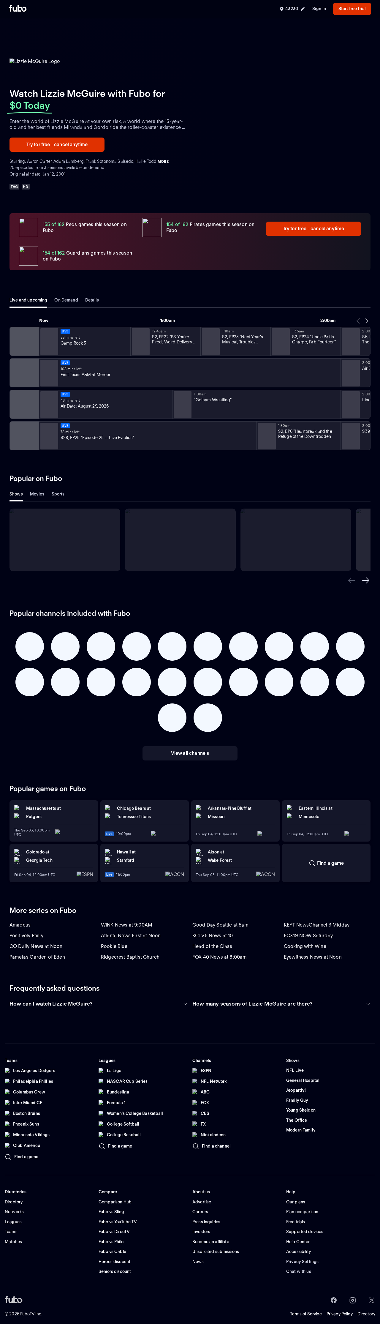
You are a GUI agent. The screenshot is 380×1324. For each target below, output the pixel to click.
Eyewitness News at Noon (313, 957)
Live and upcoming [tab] (28, 300)
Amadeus (20, 925)
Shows (16, 494)
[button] (351, 580)
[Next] (366, 320)
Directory (366, 1314)
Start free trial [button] (352, 8)
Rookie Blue (114, 946)
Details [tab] (92, 300)
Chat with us (298, 1271)
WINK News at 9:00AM (126, 925)
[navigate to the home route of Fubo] (18, 9)
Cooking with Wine (305, 946)
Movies (37, 494)
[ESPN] (24, 373)
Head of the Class (212, 946)
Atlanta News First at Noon (131, 935)
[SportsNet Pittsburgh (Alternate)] (24, 404)
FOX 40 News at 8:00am (219, 957)
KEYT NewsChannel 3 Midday (316, 925)
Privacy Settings (302, 1261)
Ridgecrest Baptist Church (130, 957)
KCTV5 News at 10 (212, 935)
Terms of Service (306, 1314)
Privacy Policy (340, 1314)
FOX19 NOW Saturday (308, 935)
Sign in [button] (319, 8)
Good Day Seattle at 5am (220, 925)
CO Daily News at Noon (36, 946)
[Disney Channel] (24, 341)
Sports (58, 494)
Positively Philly (26, 935)
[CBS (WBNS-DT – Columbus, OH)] (24, 436)
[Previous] (358, 320)
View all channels (190, 753)
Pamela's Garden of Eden (37, 957)
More (163, 161)
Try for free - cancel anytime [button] (57, 144)
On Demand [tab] (66, 300)
